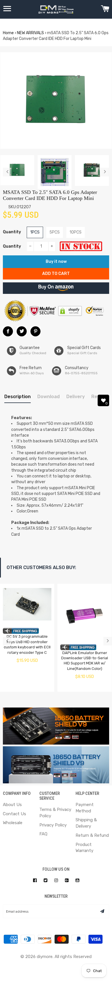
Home (8, 32)
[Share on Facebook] (8, 331)
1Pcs (35, 232)
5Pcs (54, 232)
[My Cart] (105, 9)
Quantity (12, 232)
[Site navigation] (7, 9)
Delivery (75, 396)
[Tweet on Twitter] (22, 331)
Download (48, 396)
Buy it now (56, 261)
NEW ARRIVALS (30, 32)
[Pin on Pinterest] (35, 331)
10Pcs (75, 232)
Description (17, 396)
